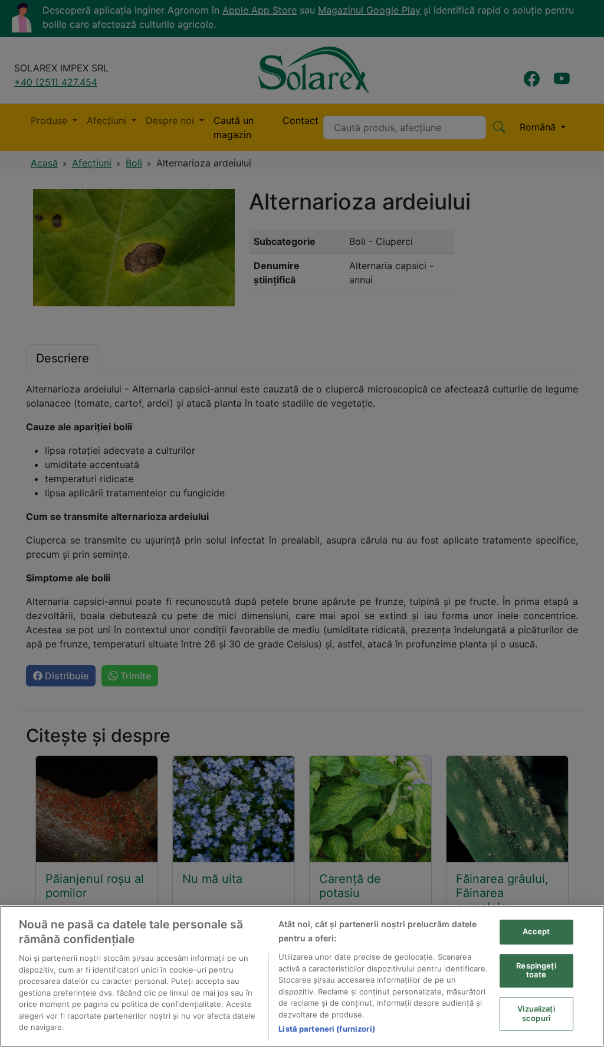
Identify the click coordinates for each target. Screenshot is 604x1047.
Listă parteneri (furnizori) (326, 1028)
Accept (536, 932)
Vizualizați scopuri (535, 1014)
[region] (302, 976)
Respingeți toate (536, 970)
